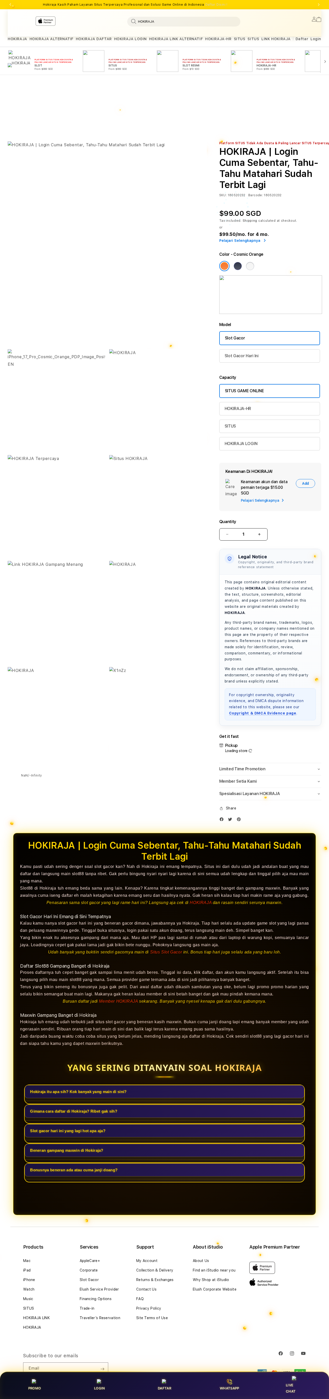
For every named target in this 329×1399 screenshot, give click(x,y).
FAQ (140, 1299)
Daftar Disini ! (216, 4)
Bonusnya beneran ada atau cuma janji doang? (73, 1169)
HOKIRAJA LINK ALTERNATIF (176, 39)
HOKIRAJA (17, 39)
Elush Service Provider (99, 1289)
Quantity (227, 521)
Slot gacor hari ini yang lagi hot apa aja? (67, 1130)
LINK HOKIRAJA (276, 39)
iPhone (29, 1280)
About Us (201, 1261)
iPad (27, 1270)
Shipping (250, 221)
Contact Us (146, 1289)
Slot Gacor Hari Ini (242, 355)
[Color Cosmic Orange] (224, 266)
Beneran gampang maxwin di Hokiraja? (66, 1150)
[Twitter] (231, 820)
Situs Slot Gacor (166, 952)
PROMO (34, 1388)
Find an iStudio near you (214, 1270)
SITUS (239, 39)
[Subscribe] (102, 1368)
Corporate (89, 1270)
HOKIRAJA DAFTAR (94, 39)
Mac (27, 1261)
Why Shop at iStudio (211, 1280)
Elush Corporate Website (214, 1289)
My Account (147, 1261)
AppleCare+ (90, 1261)
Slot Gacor (235, 338)
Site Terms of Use (152, 1318)
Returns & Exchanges (155, 1280)
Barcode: (255, 195)
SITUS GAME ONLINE (244, 390)
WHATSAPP (229, 1388)
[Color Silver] (250, 266)
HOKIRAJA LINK (36, 1318)
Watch (29, 1289)
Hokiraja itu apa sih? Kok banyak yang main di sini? (78, 1091)
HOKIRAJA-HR (218, 39)
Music (28, 1299)
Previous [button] (10, 4)
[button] (17, 39)
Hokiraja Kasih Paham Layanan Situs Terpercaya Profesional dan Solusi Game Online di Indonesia (135, 4)
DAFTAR (164, 1388)
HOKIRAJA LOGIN (130, 39)
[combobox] (183, 21)
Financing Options (96, 1299)
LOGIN (99, 1388)
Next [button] (318, 4)
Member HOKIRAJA (118, 1001)
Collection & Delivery (154, 1270)
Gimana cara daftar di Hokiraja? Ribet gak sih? (73, 1111)
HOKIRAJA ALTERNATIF (52, 39)
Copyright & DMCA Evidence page (262, 713)
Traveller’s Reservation (100, 1318)
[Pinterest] (240, 820)
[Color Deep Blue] (238, 266)
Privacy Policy (148, 1308)
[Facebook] (222, 820)
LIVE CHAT (291, 1388)
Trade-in (87, 1308)
